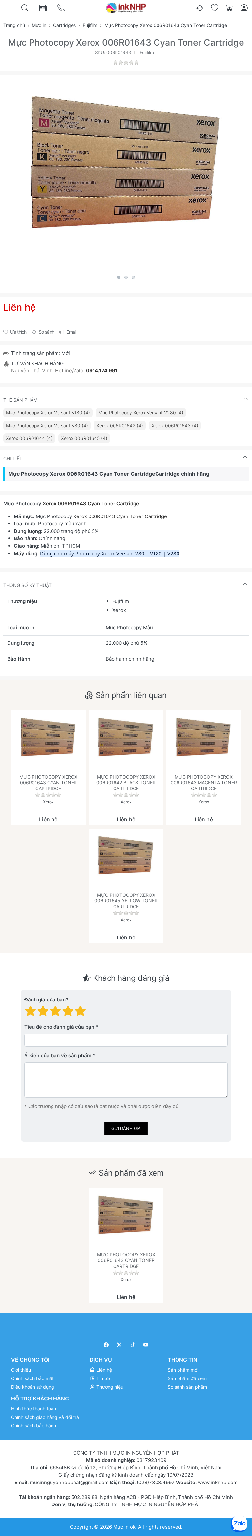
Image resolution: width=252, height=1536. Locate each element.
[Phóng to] (126, 173)
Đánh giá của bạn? (46, 1000)
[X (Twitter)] (119, 1345)
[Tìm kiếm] (25, 8)
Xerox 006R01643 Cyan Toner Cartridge (91, 503)
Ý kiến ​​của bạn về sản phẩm (57, 1055)
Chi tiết (12, 458)
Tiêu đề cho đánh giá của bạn (59, 1027)
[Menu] (7, 8)
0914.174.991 (101, 371)
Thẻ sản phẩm (20, 400)
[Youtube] (146, 1345)
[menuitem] (48, 412)
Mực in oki (125, 1527)
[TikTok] (132, 1345)
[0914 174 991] (61, 8)
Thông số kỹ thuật (27, 585)
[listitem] (126, 173)
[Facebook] (106, 1345)
